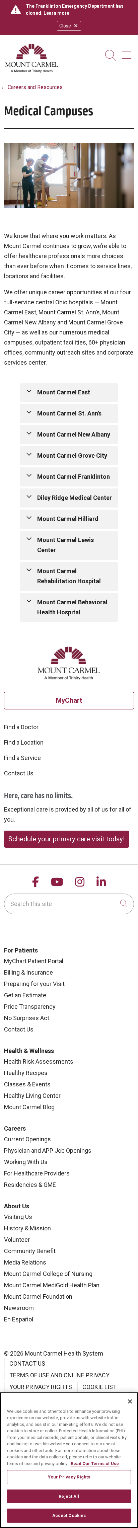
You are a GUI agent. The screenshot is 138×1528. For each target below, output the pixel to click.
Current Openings (27, 1139)
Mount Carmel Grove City (72, 455)
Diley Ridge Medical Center (74, 497)
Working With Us (26, 1161)
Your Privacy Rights (40, 1386)
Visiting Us (18, 1216)
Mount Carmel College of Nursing (48, 1273)
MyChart (69, 700)
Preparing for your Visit (34, 983)
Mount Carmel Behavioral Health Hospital (72, 607)
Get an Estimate (25, 995)
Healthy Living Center (32, 1095)
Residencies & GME (30, 1184)
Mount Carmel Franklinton (73, 476)
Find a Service (22, 757)
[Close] (130, 1401)
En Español (18, 1319)
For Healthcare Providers (37, 1173)
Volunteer (17, 1239)
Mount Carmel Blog (29, 1107)
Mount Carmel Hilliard (67, 518)
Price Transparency (30, 1006)
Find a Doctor (21, 727)
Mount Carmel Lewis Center (65, 544)
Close (65, 25)
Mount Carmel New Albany (73, 434)
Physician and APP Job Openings (47, 1150)
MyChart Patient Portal (33, 961)
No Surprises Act (26, 1017)
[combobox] (69, 904)
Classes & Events (27, 1084)
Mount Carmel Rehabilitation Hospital (69, 576)
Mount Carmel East (63, 392)
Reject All (69, 1496)
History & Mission (27, 1228)
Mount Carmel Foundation (38, 1296)
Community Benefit (30, 1250)
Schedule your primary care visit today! (66, 839)
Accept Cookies (69, 1515)
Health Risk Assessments (38, 1061)
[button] (128, 53)
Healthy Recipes (26, 1072)
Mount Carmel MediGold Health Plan (51, 1285)
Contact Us (18, 773)
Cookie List (99, 1386)
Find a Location (24, 742)
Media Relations (25, 1262)
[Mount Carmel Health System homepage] (32, 71)
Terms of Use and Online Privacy (59, 1375)
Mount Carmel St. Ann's (69, 413)
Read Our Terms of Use (95, 1463)
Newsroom (19, 1307)
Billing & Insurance (28, 972)
